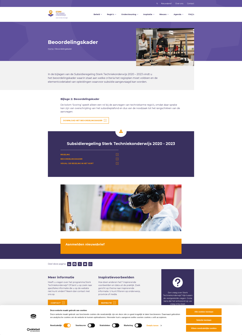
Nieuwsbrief (166, 3)
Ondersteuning (128, 14)
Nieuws (163, 14)
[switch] (91, 325)
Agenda (177, 14)
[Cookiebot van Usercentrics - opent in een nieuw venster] (33, 330)
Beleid (97, 14)
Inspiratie (147, 14)
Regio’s (110, 14)
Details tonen (152, 325)
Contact (190, 3)
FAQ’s (191, 14)
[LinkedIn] (69, 264)
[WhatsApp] (90, 264)
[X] (80, 264)
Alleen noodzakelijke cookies (204, 328)
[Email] (85, 264)
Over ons (179, 3)
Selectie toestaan (203, 320)
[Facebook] (74, 264)
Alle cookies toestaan (203, 312)
